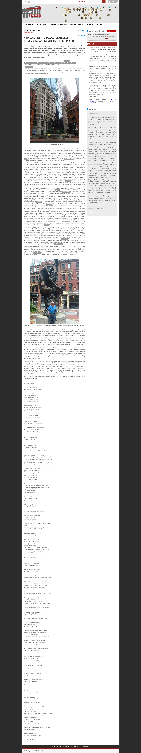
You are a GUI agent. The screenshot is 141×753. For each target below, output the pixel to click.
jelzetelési (110, 99)
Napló (80, 24)
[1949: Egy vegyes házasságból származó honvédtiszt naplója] (85, 10)
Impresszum (66, 746)
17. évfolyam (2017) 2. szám (32, 30)
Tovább (106, 38)
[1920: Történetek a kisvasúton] (68, 13)
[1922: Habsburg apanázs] (69, 10)
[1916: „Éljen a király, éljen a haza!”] (66, 21)
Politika (73, 24)
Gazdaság (52, 24)
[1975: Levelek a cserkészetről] (101, 10)
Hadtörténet (41, 24)
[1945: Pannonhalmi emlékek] (83, 13)
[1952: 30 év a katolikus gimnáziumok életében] (87, 16)
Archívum (99, 24)
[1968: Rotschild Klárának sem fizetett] (96, 10)
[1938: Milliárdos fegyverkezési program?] (79, 16)
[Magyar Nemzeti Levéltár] (27, 3)
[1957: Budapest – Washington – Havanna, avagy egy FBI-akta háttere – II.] (90, 10)
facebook (113, 1)
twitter (109, 1)
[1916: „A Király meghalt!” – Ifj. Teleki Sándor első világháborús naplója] (66, 16)
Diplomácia (89, 24)
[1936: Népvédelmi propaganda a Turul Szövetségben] (77, 10)
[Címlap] (31, 12)
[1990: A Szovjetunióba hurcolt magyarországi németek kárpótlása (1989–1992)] (110, 10)
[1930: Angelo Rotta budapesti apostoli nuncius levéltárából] (74, 10)
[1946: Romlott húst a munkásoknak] (83, 19)
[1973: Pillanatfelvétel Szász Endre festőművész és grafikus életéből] (99, 19)
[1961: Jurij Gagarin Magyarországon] (92, 13)
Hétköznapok (29, 24)
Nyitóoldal (55, 746)
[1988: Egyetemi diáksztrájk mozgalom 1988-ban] (108, 16)
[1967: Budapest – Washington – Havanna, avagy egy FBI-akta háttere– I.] (96, 13)
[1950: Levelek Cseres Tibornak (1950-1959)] (86, 19)
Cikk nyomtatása (79, 30)
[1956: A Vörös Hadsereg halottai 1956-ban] (89, 13)
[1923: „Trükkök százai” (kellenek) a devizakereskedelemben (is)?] (70, 13)
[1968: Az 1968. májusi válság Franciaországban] (96, 16)
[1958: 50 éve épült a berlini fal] (91, 16)
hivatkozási (91, 101)
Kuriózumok (62, 24)
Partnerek (76, 746)
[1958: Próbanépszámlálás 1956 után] (91, 19)
